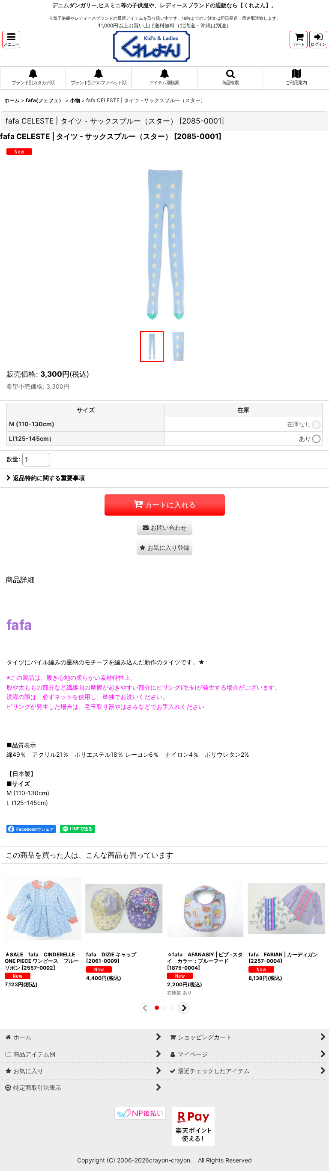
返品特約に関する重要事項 (49, 477)
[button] (11, 39)
